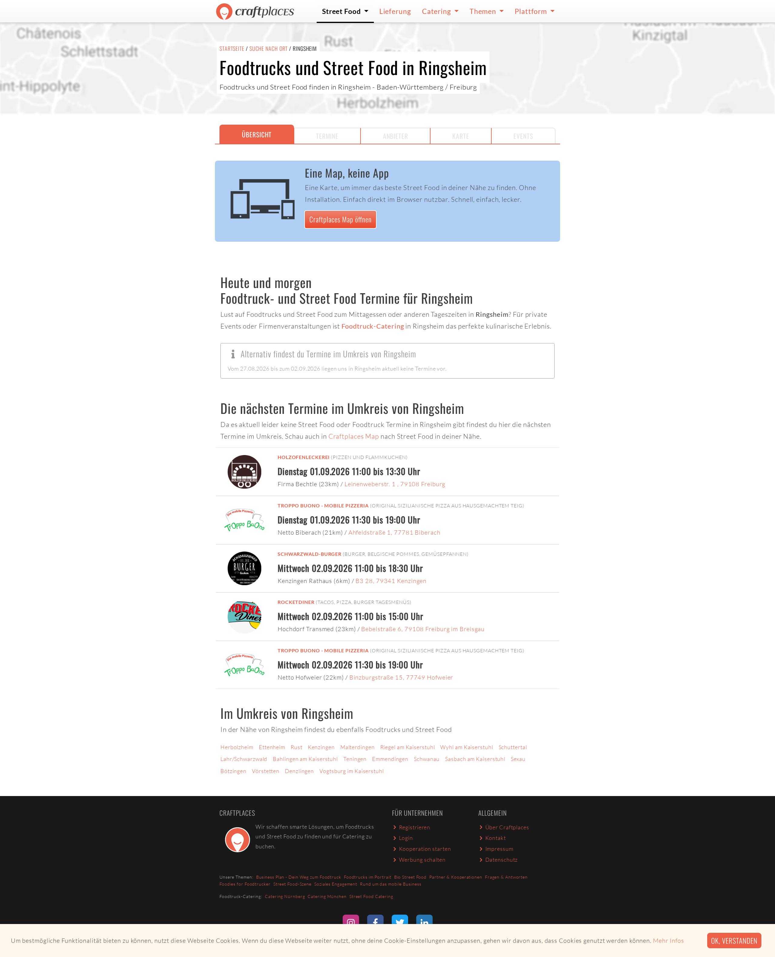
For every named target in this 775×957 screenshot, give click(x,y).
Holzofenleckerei (304, 457)
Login (406, 837)
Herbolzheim (236, 747)
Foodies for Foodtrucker (245, 884)
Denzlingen (299, 771)
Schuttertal (513, 747)
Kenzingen (321, 747)
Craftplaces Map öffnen (340, 219)
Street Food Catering (371, 896)
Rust (296, 747)
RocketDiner (296, 602)
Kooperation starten (425, 848)
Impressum (499, 848)
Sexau (518, 758)
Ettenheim (272, 747)
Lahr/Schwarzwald (243, 758)
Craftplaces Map (353, 436)
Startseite (231, 48)
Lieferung (395, 11)
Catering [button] (437, 11)
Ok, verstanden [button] (734, 940)
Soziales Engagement (335, 884)
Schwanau (427, 758)
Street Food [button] (342, 11)
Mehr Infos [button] (668, 940)
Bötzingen (233, 771)
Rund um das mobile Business (390, 884)
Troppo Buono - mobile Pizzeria (323, 505)
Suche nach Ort (268, 48)
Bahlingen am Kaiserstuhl (305, 758)
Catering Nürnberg (285, 896)
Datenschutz (501, 859)
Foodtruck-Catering (372, 326)
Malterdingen (357, 747)
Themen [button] (484, 11)
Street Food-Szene (292, 884)
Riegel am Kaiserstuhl (407, 747)
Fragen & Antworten (506, 877)
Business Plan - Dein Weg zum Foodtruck (298, 877)
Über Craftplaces (507, 827)
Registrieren (414, 827)
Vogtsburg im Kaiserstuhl (351, 771)
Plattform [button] (532, 11)
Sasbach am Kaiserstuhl (475, 758)
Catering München (327, 896)
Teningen (355, 758)
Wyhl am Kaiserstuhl (466, 747)
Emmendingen (390, 758)
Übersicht (257, 134)
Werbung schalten (422, 859)
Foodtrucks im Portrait (367, 877)
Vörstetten (265, 771)
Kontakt (495, 837)
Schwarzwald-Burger (309, 554)
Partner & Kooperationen (455, 877)
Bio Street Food (410, 877)
